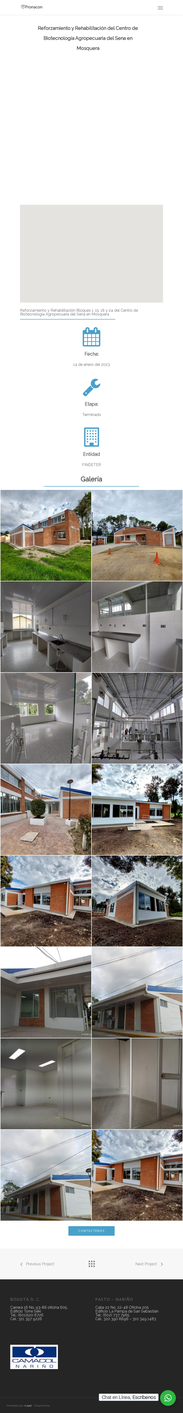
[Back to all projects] (91, 1262)
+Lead (28, 1405)
